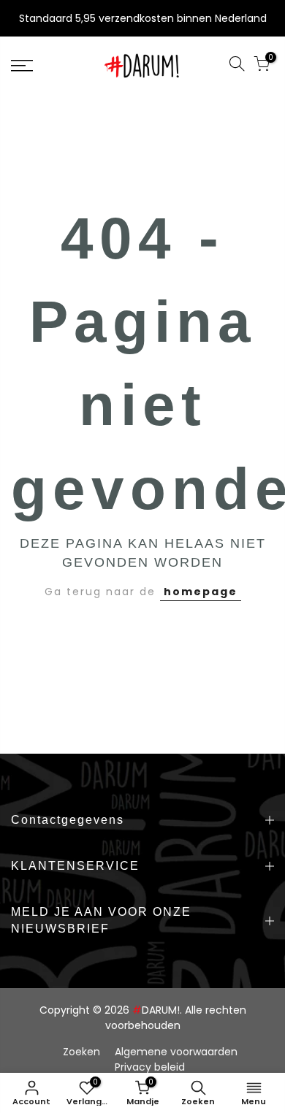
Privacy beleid (150, 1067)
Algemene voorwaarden (176, 1051)
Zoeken (81, 1051)
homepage (201, 591)
